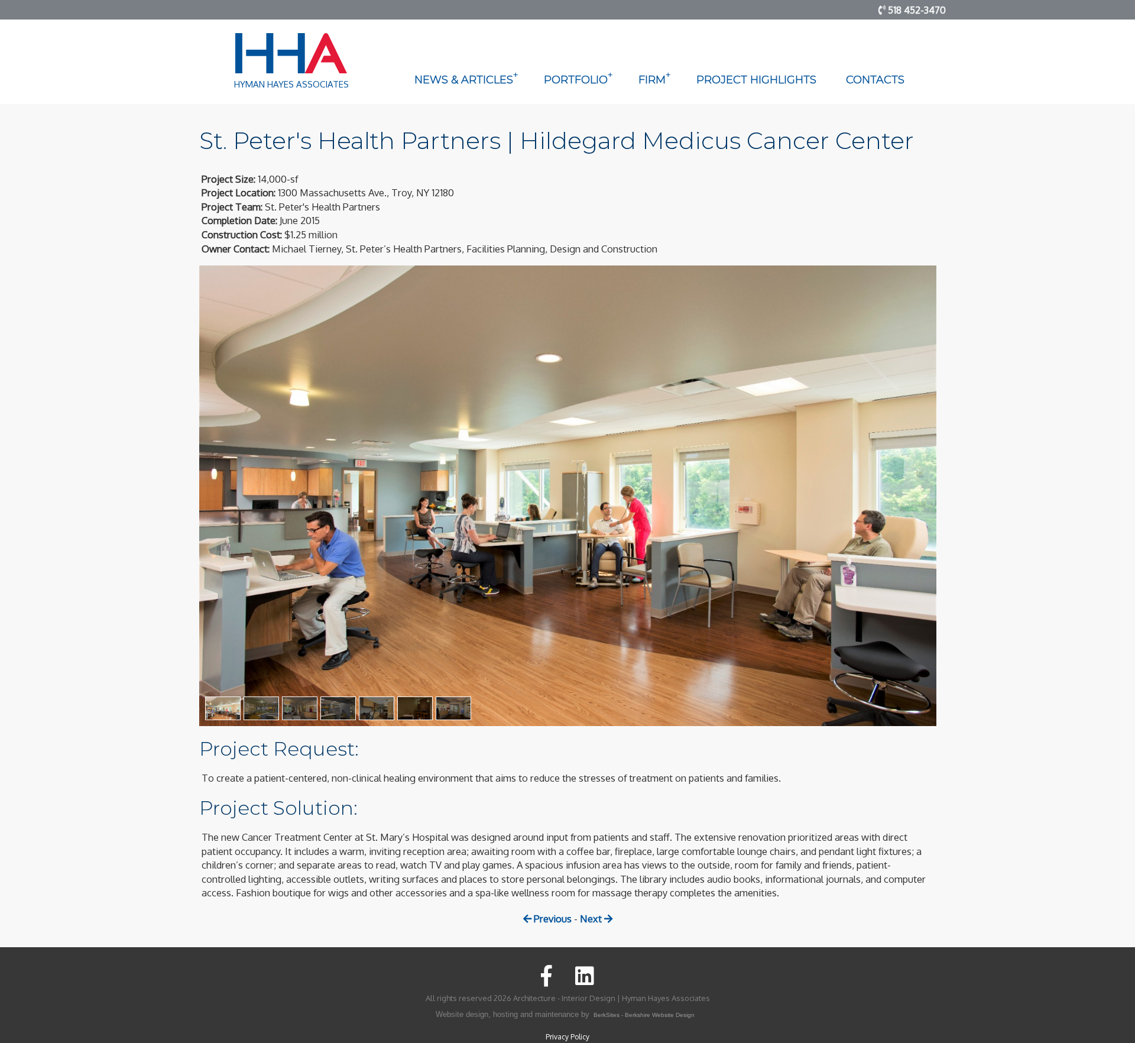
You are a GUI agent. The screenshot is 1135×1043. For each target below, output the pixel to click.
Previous (551, 918)
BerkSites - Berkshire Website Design (644, 1015)
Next (592, 918)
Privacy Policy (567, 1036)
